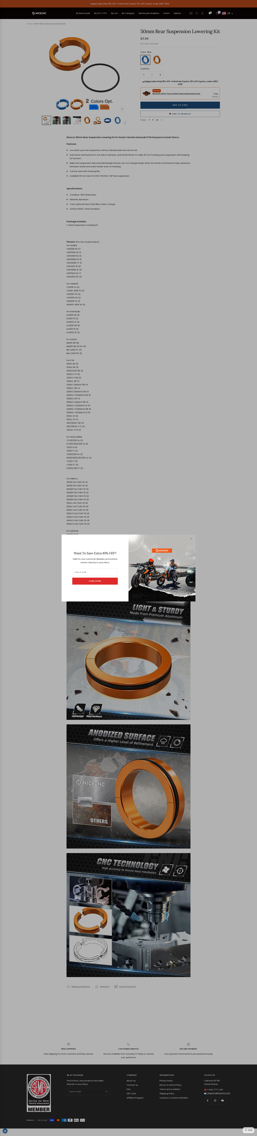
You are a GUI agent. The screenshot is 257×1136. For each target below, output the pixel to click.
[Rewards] (5, 1131)
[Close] (191, 539)
